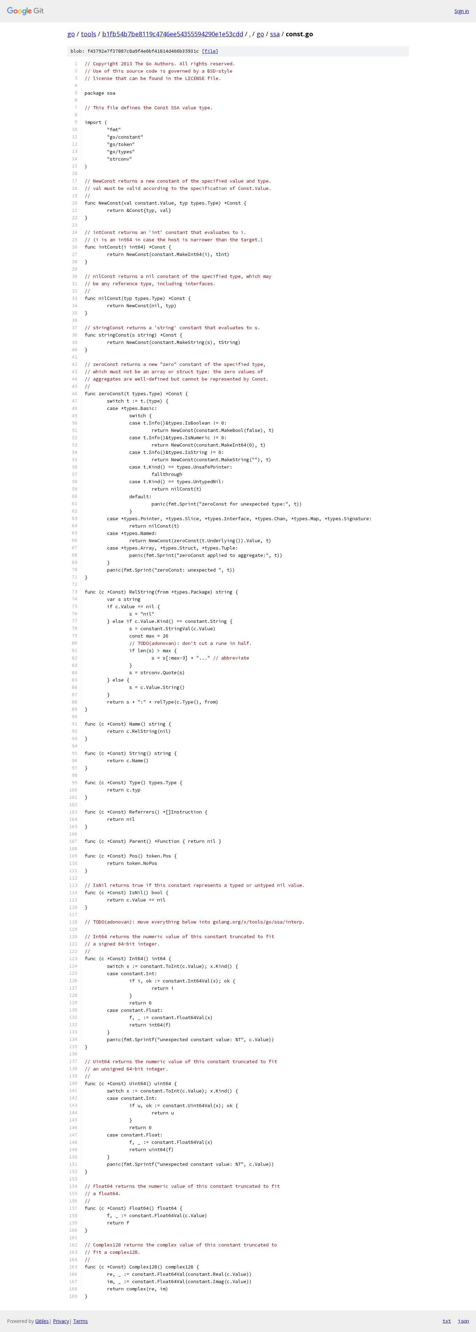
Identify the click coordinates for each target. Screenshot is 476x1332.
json (463, 1321)
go (71, 34)
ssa (275, 34)
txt (447, 1321)
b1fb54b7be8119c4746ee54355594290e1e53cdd (172, 34)
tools (88, 34)
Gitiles (42, 1321)
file (210, 51)
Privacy (61, 1321)
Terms (80, 1321)
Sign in (461, 11)
